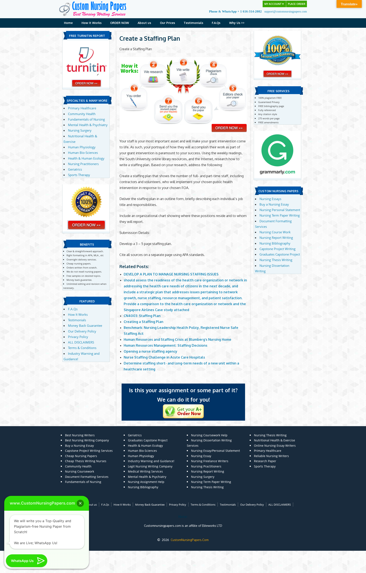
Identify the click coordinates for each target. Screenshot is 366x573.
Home (68, 23)
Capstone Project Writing (277, 249)
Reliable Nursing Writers (271, 456)
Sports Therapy (79, 175)
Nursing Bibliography (274, 243)
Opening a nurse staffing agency (150, 351)
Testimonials (193, 23)
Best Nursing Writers (80, 435)
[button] (80, 503)
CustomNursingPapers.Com (190, 540)
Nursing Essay (201, 456)
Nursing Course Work (275, 232)
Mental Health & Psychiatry (88, 125)
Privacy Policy (78, 337)
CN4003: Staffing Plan (142, 316)
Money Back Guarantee (85, 325)
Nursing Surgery (80, 130)
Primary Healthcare (82, 108)
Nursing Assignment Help (146, 482)
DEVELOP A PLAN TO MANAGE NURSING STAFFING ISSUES (171, 274)
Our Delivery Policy (82, 331)
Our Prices (167, 23)
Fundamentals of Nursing (86, 119)
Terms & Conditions (82, 348)
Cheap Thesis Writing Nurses (85, 461)
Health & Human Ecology (86, 158)
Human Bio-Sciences (83, 152)
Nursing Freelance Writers (209, 461)
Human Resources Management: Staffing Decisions (165, 345)
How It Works (91, 23)
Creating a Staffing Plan (143, 322)
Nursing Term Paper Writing (279, 215)
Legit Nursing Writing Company (150, 466)
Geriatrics (75, 169)
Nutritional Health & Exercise (274, 440)
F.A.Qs (216, 23)
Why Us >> (236, 23)
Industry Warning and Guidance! (151, 461)
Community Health (82, 114)
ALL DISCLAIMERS (81, 342)
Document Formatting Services (86, 477)
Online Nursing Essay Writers (275, 446)
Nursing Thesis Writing (275, 260)
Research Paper (265, 461)
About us (144, 23)
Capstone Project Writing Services (89, 451)
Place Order (296, 4)
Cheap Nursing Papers (81, 456)
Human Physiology (82, 147)
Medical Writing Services (145, 471)
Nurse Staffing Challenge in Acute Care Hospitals (164, 357)
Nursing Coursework (79, 471)
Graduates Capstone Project (279, 254)
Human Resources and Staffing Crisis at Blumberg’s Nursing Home (177, 339)
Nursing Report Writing (276, 237)
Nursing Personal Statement (279, 210)
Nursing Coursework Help (209, 435)
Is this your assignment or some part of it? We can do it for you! (183, 395)
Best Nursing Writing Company (87, 440)
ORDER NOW (119, 23)
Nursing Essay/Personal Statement (215, 451)
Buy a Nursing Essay (274, 204)
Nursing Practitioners (83, 164)
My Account (274, 4)
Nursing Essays (270, 199)
